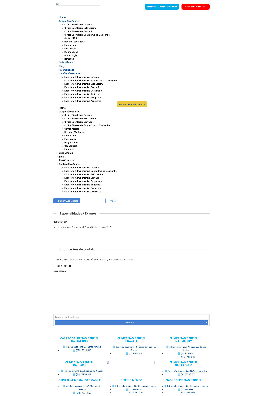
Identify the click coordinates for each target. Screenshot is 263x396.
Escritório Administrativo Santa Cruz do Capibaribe (90, 80)
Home (62, 17)
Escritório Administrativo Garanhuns (83, 90)
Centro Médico (71, 38)
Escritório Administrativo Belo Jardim (83, 84)
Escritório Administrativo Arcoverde (82, 101)
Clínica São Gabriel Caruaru (78, 24)
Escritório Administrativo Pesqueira (82, 97)
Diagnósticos (71, 52)
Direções (129, 322)
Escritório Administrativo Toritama (82, 94)
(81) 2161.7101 (64, 266)
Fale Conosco (67, 69)
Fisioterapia (70, 48)
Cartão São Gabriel (69, 73)
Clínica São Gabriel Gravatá (78, 31)
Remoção (69, 59)
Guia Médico (66, 62)
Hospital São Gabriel (74, 41)
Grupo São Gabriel (69, 21)
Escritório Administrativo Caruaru (81, 77)
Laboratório (70, 45)
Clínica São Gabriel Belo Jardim (80, 28)
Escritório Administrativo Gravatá (81, 87)
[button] (85, 104)
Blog (61, 66)
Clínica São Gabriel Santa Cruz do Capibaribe (87, 35)
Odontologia (70, 55)
